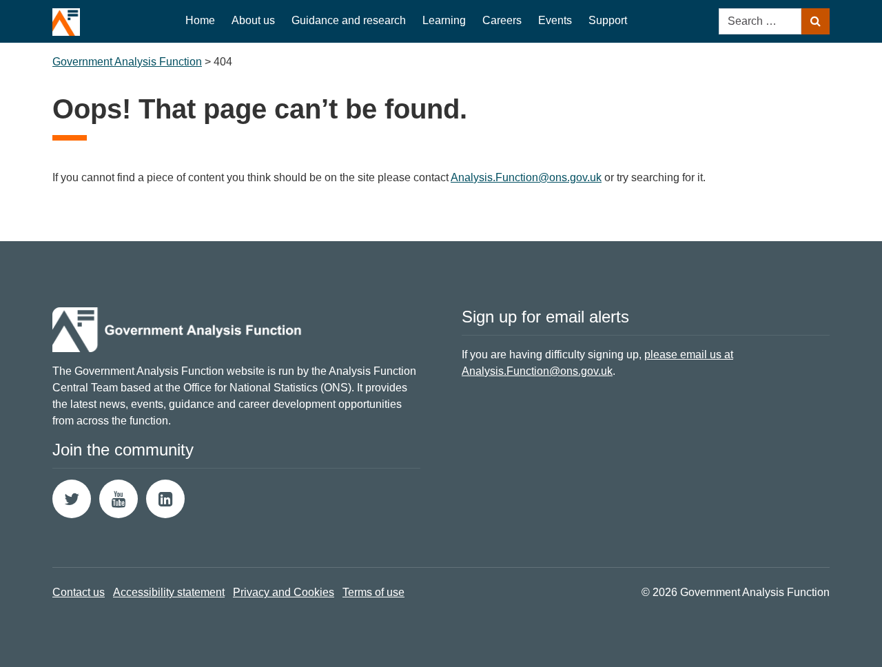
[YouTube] (118, 499)
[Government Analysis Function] (66, 18)
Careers (502, 20)
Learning (444, 20)
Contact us (78, 592)
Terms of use (373, 592)
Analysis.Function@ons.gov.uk (526, 177)
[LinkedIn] (165, 499)
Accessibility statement (169, 592)
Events (555, 20)
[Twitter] (71, 499)
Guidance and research (348, 20)
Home (200, 20)
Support (607, 20)
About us (253, 20)
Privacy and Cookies (283, 592)
